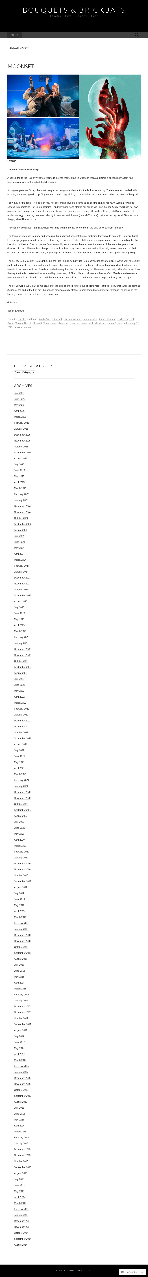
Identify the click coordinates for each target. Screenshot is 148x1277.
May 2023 (19, 619)
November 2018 (22, 941)
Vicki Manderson (97, 323)
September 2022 (22, 667)
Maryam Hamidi (23, 323)
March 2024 (20, 559)
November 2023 (22, 583)
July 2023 (19, 607)
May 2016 (19, 1119)
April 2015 (19, 1197)
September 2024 (22, 524)
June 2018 (19, 970)
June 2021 (19, 756)
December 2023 (22, 577)
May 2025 (19, 476)
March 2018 (20, 988)
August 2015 (20, 1173)
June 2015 (19, 1185)
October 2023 (21, 589)
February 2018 (21, 994)
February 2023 (21, 637)
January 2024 (21, 571)
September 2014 (22, 1238)
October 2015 (21, 1161)
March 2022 (20, 702)
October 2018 (21, 947)
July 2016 (19, 1107)
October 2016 (21, 1090)
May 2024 (19, 548)
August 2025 (20, 458)
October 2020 (21, 804)
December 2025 (22, 434)
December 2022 (22, 649)
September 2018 (22, 953)
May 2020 (19, 833)
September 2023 (22, 595)
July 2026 (19, 393)
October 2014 (21, 1233)
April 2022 (19, 696)
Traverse (63, 323)
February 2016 (21, 1137)
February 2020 (21, 851)
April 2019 (19, 911)
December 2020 (22, 792)
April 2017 (19, 1054)
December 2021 (22, 720)
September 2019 (22, 881)
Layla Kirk (122, 319)
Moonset (37, 323)
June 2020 (19, 827)
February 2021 (21, 780)
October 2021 (21, 732)
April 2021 (19, 768)
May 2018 (19, 976)
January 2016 (21, 1143)
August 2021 (20, 744)
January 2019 (21, 929)
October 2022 (21, 661)
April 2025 (19, 482)
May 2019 (19, 905)
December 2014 (22, 1221)
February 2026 (21, 422)
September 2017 (22, 1024)
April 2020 (19, 839)
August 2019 (20, 887)
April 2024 (19, 553)
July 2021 (19, 750)
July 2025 (19, 464)
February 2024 (21, 565)
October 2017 (21, 1018)
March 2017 (20, 1060)
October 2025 (21, 446)
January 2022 (21, 714)
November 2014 (22, 1227)
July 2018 (19, 964)
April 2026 (19, 411)
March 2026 (20, 416)
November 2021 (22, 726)
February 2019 (21, 923)
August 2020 (20, 816)
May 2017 (19, 1048)
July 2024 (19, 536)
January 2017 (21, 1072)
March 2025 (20, 488)
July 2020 (19, 822)
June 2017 (19, 1042)
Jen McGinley (90, 319)
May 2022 (19, 690)
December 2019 (22, 863)
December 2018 (22, 935)
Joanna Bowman (107, 319)
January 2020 (21, 857)
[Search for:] (137, 35)
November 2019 (22, 869)
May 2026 (19, 405)
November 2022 (22, 655)
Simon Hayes (50, 323)
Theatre (22, 319)
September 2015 (22, 1167)
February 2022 (21, 708)
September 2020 (22, 810)
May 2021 (19, 762)
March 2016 (20, 1131)
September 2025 (22, 452)
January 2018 (21, 1000)
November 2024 (22, 512)
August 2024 (20, 530)
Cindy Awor (45, 319)
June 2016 (19, 1113)
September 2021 (22, 738)
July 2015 (19, 1179)
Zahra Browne (115, 323)
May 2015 (19, 1191)
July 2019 (19, 893)
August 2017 (20, 1030)
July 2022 (19, 679)
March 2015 (20, 1203)
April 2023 (19, 625)
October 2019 (21, 875)
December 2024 (22, 506)
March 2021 (20, 774)
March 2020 (20, 845)
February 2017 (21, 1066)
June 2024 (19, 542)
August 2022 (20, 673)
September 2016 (22, 1096)
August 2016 (20, 1101)
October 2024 (21, 518)
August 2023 (20, 601)
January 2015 (21, 1215)
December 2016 (22, 1078)
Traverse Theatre (78, 323)
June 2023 (19, 613)
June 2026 (19, 399)
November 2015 (22, 1155)
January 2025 (21, 500)
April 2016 (19, 1125)
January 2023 (21, 643)
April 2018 (19, 982)
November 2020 (22, 798)
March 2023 (20, 631)
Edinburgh (57, 319)
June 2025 (19, 470)
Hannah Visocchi (73, 319)
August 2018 (20, 959)
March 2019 (20, 917)
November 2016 (22, 1084)
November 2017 (22, 1012)
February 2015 (21, 1209)
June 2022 (19, 685)
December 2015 (22, 1149)
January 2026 (21, 428)
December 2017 (22, 1006)
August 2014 (20, 1244)
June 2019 (19, 899)
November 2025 (22, 440)
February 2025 (21, 494)
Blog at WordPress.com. (74, 1271)
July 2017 (19, 1036)
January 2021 (21, 786)
